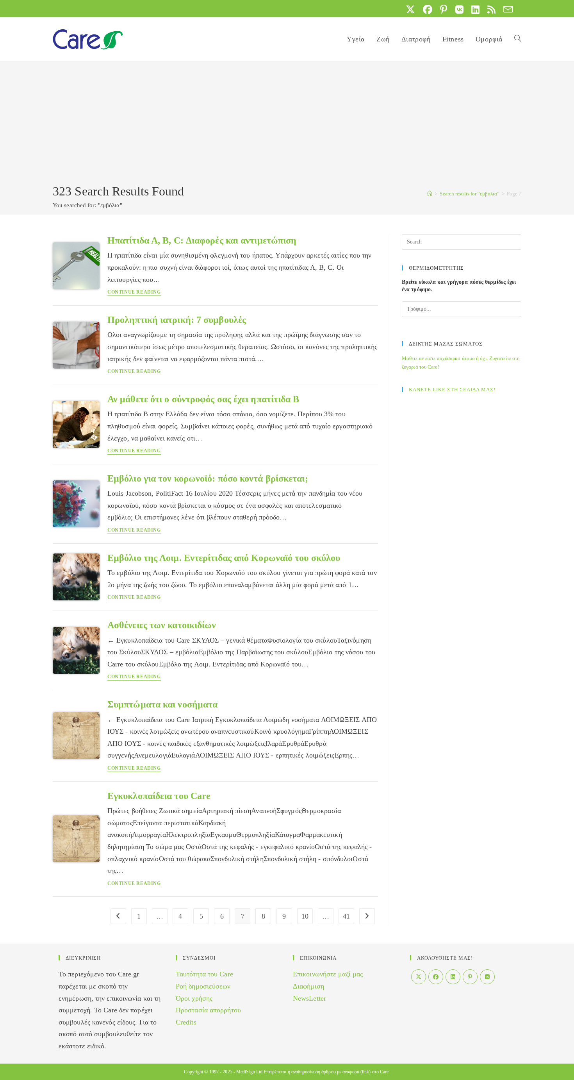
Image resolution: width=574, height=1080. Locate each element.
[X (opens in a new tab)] (410, 9)
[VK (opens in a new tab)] (459, 9)
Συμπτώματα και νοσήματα (162, 704)
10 (304, 916)
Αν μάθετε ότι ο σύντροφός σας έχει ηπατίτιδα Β (203, 399)
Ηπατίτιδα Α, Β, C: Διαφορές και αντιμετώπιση (201, 240)
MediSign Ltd (249, 1072)
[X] (418, 976)
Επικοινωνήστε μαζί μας (328, 974)
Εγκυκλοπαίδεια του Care (158, 796)
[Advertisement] (287, 124)
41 (346, 916)
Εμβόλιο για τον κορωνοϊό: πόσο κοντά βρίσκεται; (207, 478)
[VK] (487, 976)
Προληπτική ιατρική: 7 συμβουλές (176, 320)
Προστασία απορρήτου (208, 1010)
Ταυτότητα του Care (204, 974)
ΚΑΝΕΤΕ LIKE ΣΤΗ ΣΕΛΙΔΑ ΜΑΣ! (452, 389)
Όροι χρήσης (194, 998)
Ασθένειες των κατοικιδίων (161, 625)
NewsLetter (309, 998)
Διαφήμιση (308, 986)
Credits (186, 1022)
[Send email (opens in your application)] (506, 9)
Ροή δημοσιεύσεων (203, 986)
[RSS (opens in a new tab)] (491, 9)
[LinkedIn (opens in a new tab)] (475, 9)
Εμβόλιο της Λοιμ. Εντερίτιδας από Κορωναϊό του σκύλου (223, 558)
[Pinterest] (470, 976)
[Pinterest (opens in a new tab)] (443, 9)
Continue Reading (134, 292)
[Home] (429, 194)
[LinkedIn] (453, 976)
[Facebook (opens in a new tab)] (427, 9)
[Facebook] (435, 976)
